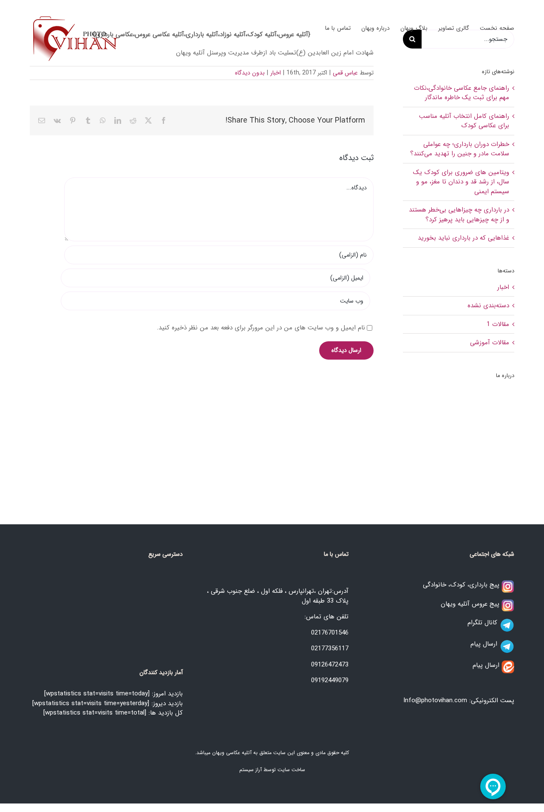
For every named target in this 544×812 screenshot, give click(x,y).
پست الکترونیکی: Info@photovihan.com (458, 700)
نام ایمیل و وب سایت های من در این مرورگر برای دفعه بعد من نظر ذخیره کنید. (261, 328)
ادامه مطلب (491, 474)
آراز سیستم (250, 770)
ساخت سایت (291, 770)
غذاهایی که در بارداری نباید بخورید (463, 238)
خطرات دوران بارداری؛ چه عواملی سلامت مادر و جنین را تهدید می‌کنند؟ (459, 149)
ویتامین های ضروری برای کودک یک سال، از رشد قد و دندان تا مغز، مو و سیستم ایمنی (461, 182)
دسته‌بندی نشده (488, 306)
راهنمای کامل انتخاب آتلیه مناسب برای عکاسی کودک (464, 121)
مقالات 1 (498, 324)
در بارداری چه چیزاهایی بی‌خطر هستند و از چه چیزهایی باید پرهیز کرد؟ (459, 215)
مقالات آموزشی (489, 343)
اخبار (503, 287)
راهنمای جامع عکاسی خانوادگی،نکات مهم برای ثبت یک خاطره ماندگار (461, 93)
